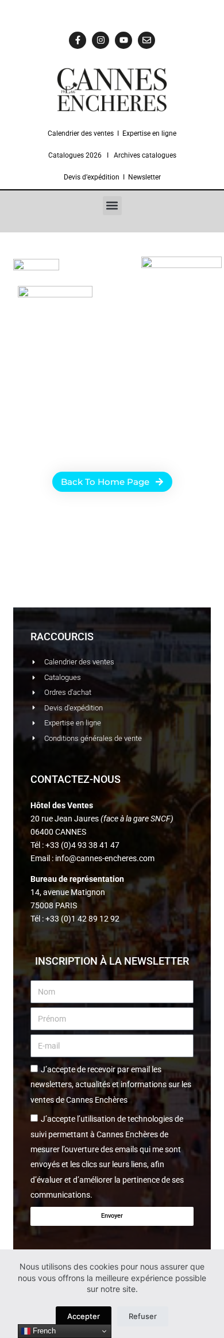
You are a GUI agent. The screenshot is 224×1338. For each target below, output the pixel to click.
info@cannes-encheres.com (105, 858)
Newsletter (144, 177)
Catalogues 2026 (75, 155)
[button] (112, 205)
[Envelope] (146, 40)
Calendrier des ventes (81, 133)
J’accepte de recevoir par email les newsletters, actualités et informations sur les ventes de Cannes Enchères (110, 1084)
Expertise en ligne (149, 133)
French (43, 1330)
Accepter (83, 1316)
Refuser (143, 1316)
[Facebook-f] (77, 40)
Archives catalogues (145, 155)
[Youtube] (123, 40)
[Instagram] (100, 40)
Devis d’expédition (91, 177)
